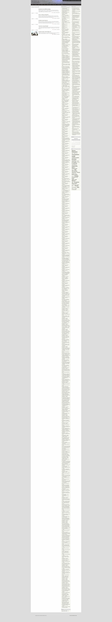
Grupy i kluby (54, 4)
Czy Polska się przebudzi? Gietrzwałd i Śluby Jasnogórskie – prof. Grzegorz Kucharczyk (76, 68)
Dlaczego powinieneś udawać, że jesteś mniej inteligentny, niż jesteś (76, 87)
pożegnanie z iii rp (75, 177)
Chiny (76, 153)
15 (73, 143)
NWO (75, 169)
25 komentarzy (58, 34)
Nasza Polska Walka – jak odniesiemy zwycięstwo (65, 31)
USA (78, 187)
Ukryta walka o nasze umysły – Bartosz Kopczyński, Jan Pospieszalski (76, 52)
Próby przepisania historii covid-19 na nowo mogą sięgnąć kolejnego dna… (76, 37)
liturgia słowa (74, 166)
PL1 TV (73, 176)
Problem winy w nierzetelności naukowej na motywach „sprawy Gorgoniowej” (76, 66)
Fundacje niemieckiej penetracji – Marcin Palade (66, 472)
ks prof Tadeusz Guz (74, 164)
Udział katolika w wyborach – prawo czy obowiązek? (66, 91)
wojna (76, 188)
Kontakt (69, 0)
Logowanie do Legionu (74, 0)
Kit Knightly (74, 162)
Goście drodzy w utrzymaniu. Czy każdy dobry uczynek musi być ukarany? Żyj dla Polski (76, 59)
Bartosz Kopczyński (74, 151)
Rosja (73, 178)
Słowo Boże (74, 183)
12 (78, 142)
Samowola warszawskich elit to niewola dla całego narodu (66, 443)
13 (79, 142)
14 (72, 143)
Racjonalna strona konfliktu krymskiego (45, 9)
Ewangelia (74, 159)
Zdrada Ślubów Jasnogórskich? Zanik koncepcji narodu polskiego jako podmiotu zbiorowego (76, 42)
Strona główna (65, 0)
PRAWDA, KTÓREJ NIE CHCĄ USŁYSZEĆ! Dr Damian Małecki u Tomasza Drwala (76, 50)
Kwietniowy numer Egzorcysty (43, 20)
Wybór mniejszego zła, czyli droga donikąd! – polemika (66, 412)
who (73, 188)
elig (52, 12)
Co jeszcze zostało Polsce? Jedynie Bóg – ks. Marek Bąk (66, 35)
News (45, 4)
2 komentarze (58, 29)
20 (79, 143)
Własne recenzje (49, 4)
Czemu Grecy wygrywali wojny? (43, 25)
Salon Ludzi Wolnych (74, 180)
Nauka (42, 4)
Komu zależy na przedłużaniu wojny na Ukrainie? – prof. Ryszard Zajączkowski (75, 30)
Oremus (78, 172)
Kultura (39, 4)
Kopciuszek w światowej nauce (76, 32)
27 (79, 144)
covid (73, 156)
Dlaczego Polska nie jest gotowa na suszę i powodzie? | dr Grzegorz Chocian (76, 110)
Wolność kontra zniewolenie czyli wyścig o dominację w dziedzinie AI (76, 134)
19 (78, 143)
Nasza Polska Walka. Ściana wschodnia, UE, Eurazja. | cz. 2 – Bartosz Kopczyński (76, 76)
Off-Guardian (74, 171)
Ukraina (76, 185)
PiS (75, 173)
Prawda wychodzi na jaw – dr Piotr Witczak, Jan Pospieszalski (66, 488)
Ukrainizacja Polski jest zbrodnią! (76, 11)
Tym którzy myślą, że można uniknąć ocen (45, 31)
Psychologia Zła (67, 9)
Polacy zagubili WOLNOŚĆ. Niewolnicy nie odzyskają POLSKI (75, 45)
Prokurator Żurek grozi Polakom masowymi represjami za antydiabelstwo (76, 54)
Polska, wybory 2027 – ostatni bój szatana (65, 107)
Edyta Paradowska (74, 158)
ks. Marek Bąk (74, 163)
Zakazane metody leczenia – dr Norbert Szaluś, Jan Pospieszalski (76, 39)
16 (74, 143)
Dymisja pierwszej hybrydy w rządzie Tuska (65, 557)
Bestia (72, 153)
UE (72, 185)
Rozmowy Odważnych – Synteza (66, 320)
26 (78, 144)
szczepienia (76, 182)
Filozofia (36, 4)
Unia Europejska (74, 187)
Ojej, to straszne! (74, 21)
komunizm (78, 162)
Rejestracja (79, 0)
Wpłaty (62, 4)
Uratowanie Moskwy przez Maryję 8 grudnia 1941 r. (66, 419)
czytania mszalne (75, 157)
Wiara (32, 4)
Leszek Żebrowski (74, 165)
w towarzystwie (74, 189)
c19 (74, 153)
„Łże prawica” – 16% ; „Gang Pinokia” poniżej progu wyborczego (75, 64)
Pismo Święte (74, 174)
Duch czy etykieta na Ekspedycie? (44, 14)
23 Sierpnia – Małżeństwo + (75, 17)
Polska (76, 176)
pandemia (73, 173)
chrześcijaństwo (75, 154)
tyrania (78, 184)
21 (72, 144)
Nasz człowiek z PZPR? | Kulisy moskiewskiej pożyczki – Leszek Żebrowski (76, 82)
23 (74, 144)
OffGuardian (74, 172)
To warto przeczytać (74, 184)
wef (72, 188)
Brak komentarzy (57, 12)
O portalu (58, 4)
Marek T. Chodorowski (74, 168)
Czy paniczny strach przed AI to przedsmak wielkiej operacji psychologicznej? (76, 16)
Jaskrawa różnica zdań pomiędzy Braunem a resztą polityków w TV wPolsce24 (76, 78)
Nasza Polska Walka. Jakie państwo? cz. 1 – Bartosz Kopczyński (75, 101)
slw (72, 182)
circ (52, 29)
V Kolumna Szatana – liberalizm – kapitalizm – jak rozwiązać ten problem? (76, 114)
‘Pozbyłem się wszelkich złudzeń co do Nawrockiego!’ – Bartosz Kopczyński (76, 119)
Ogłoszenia (66, 49)
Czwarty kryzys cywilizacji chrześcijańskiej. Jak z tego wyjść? (75, 99)
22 (73, 144)
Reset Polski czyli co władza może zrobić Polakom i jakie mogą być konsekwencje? (75, 94)
